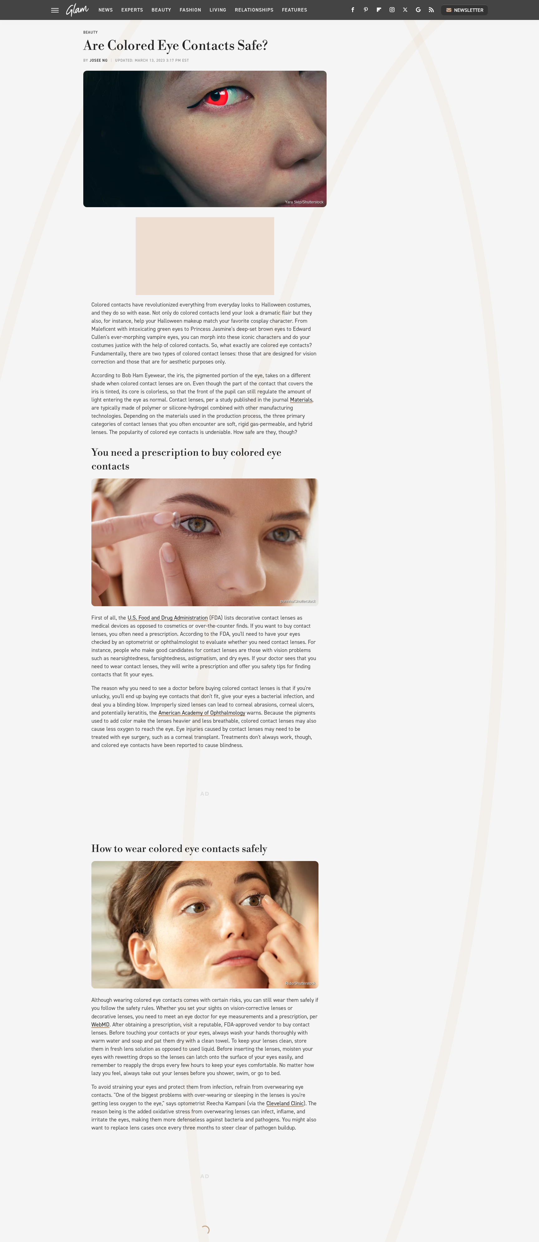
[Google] (418, 12)
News (106, 10)
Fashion (190, 10)
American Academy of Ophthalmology (201, 712)
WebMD (100, 1024)
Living (218, 10)
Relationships (254, 10)
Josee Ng (99, 60)
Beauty (161, 10)
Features (294, 10)
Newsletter (468, 10)
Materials (301, 399)
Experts (132, 10)
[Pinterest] (365, 12)
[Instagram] (392, 12)
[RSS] (431, 12)
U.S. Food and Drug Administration (168, 617)
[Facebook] (352, 12)
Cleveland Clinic (284, 1103)
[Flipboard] (379, 12)
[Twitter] (405, 12)
